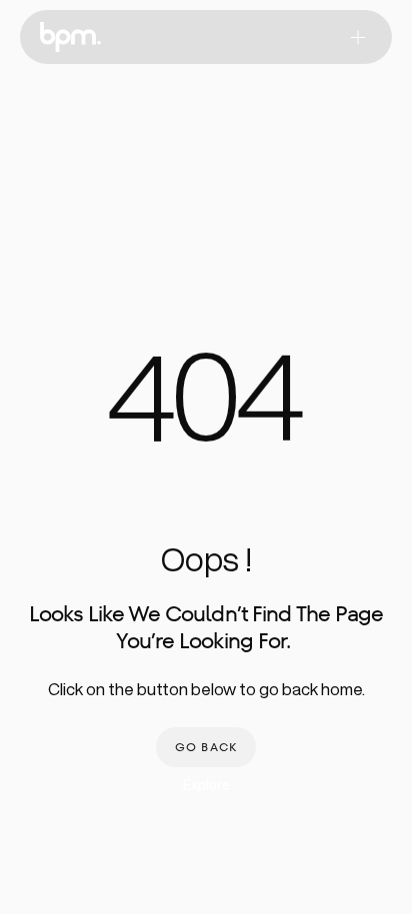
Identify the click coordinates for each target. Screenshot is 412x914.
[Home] (70, 37)
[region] (206, 409)
